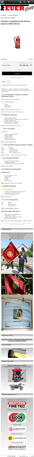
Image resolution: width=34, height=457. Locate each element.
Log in (32, 456)
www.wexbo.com (23, 456)
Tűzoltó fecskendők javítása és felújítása (17, 365)
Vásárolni (17, 73)
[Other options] (32, 2)
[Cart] (29, 2)
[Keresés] (24, 2)
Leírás (3, 81)
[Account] (20, 2)
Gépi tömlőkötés (17, 349)
